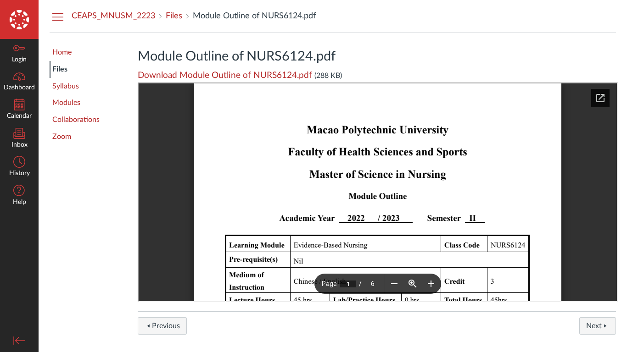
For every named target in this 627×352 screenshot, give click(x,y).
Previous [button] (166, 326)
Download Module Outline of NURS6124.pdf (225, 75)
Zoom (61, 136)
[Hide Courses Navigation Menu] (58, 16)
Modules (66, 102)
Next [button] (594, 326)
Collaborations (76, 119)
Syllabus (65, 86)
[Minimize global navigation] (19, 340)
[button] (19, 196)
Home (62, 52)
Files (59, 69)
